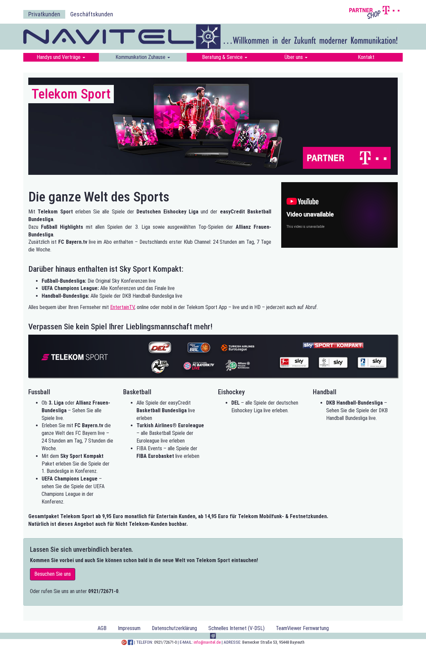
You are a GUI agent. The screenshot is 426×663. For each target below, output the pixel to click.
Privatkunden (44, 14)
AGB (102, 628)
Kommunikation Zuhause (141, 57)
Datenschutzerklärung (174, 628)
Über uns (294, 57)
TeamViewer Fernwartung (302, 628)
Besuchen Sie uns (52, 574)
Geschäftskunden (91, 14)
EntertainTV (122, 307)
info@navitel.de (207, 642)
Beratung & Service (223, 57)
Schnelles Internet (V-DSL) (236, 628)
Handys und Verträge (59, 57)
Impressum (129, 628)
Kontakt (366, 57)
